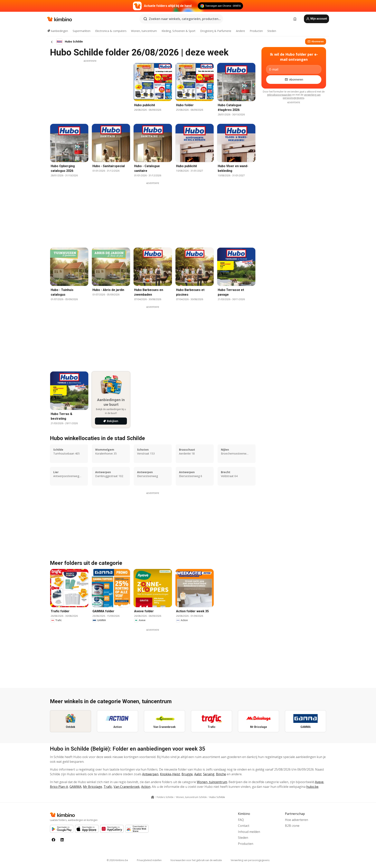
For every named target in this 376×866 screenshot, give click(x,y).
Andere (240, 31)
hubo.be (312, 786)
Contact (243, 825)
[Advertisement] (90, 90)
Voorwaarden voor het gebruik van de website (196, 860)
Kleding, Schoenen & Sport (178, 31)
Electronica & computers (111, 31)
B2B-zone (292, 825)
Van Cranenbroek (127, 786)
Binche (221, 774)
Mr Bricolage (92, 786)
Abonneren (317, 41)
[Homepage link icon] (152, 797)
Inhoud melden (249, 832)
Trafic (108, 786)
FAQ (241, 820)
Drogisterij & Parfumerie (215, 31)
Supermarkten (81, 31)
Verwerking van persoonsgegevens (250, 860)
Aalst (198, 774)
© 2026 (117, 860)
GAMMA (75, 786)
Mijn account (318, 18)
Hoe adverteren (296, 820)
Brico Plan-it (59, 786)
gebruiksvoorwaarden (279, 94)
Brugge (187, 774)
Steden (271, 31)
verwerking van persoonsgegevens (302, 96)
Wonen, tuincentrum (144, 31)
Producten (256, 31)
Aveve (319, 782)
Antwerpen (150, 774)
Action (145, 786)
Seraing (208, 774)
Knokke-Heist (170, 774)
